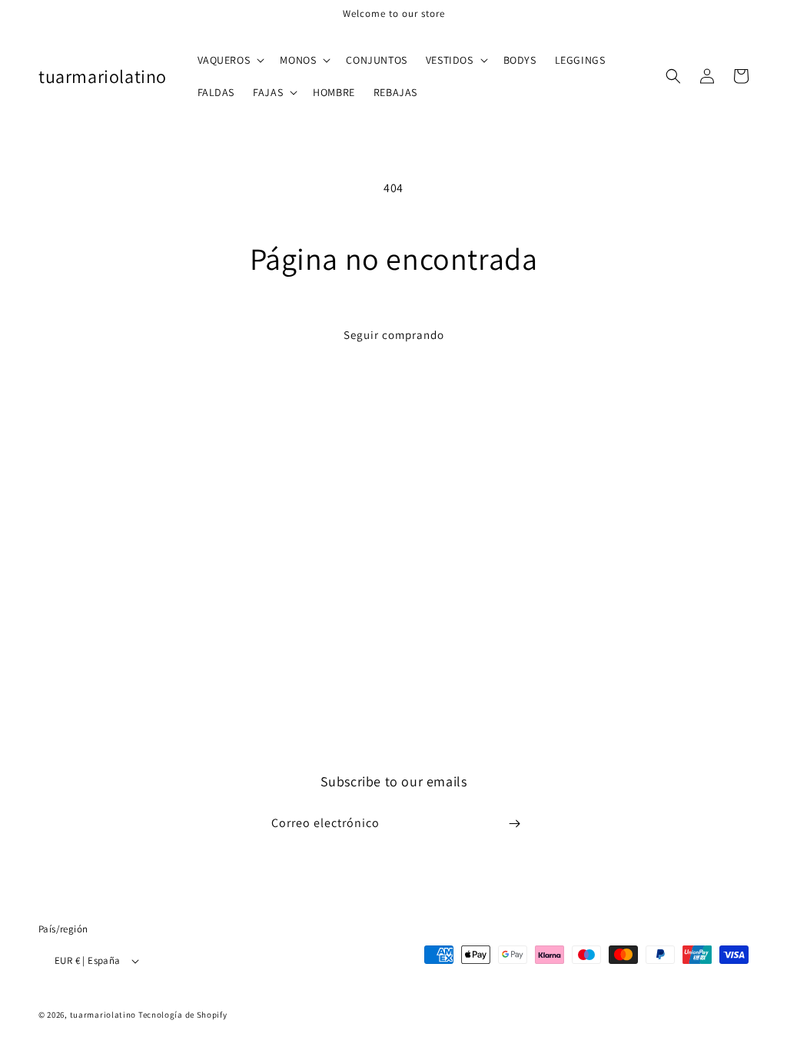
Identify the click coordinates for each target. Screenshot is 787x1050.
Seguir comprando (394, 334)
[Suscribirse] (514, 824)
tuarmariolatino (103, 1014)
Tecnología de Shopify (182, 1014)
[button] (229, 60)
